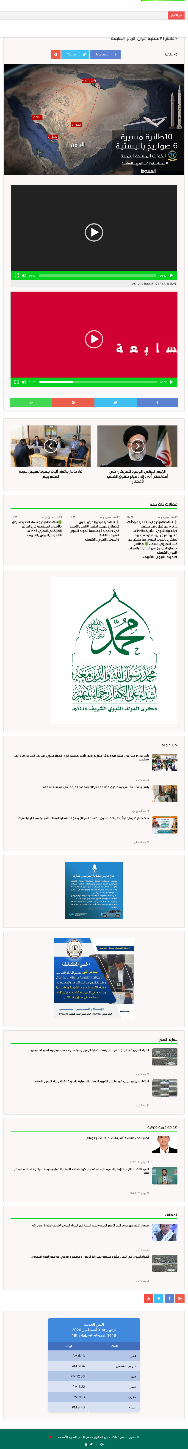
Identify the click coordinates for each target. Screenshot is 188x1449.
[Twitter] (158, 1298)
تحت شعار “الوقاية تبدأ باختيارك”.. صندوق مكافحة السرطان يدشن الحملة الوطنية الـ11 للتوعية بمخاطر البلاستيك (83, 818)
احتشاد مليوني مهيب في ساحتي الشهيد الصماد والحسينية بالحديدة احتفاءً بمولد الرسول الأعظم (92, 1081)
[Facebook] (169, 1298)
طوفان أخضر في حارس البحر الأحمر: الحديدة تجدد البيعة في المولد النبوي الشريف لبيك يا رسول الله (90, 1225)
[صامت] (24, 275)
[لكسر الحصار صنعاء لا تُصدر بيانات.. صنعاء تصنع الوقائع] (164, 1144)
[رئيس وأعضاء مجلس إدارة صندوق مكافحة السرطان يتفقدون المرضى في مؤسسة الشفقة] (164, 793)
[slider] (98, 382)
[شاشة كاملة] (16, 275)
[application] (94, 232)
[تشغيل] (171, 275)
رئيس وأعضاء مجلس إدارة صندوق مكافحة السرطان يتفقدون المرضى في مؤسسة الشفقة (96, 787)
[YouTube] (148, 1298)
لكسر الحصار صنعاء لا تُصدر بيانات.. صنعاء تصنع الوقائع (117, 1138)
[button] (94, 232)
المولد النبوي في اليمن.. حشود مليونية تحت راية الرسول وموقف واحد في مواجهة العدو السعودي (90, 1050)
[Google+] (180, 1298)
